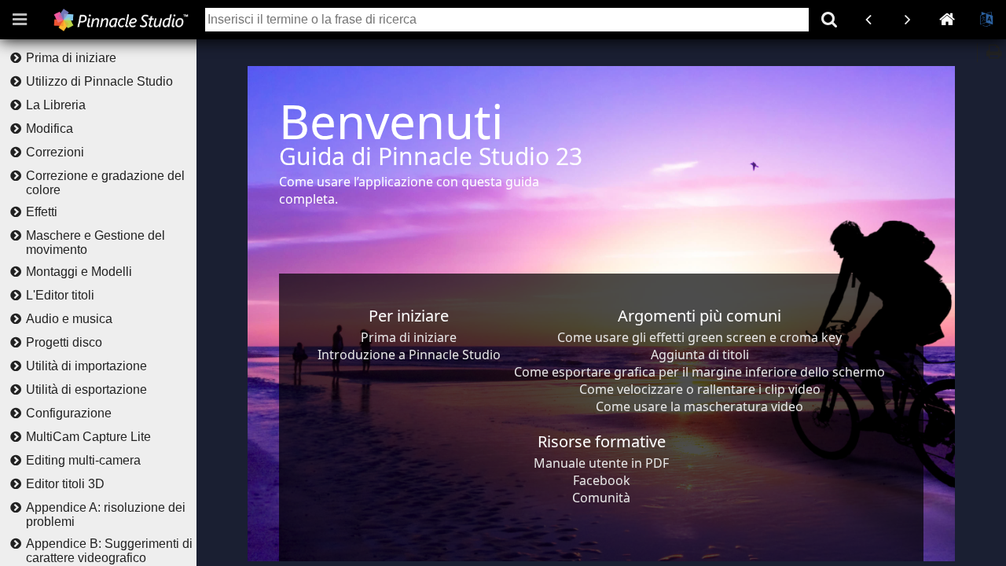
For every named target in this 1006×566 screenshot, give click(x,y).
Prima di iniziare (71, 57)
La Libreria (56, 105)
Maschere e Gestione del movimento (95, 242)
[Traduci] (986, 19)
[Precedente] (868, 19)
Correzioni (55, 152)
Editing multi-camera (83, 460)
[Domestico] (947, 19)
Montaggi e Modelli (79, 271)
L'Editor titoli (60, 295)
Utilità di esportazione (86, 389)
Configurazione (69, 413)
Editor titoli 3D (65, 484)
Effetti (41, 212)
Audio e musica (69, 318)
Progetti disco (64, 342)
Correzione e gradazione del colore (105, 183)
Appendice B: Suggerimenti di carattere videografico (109, 550)
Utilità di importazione (86, 366)
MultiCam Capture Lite (88, 436)
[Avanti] (907, 19)
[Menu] (19, 19)
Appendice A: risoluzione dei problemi (105, 514)
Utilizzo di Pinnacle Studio (99, 81)
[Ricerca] (829, 19)
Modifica (49, 128)
